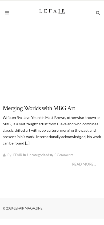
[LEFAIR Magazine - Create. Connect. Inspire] (52, 11)
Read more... (84, 164)
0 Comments (63, 155)
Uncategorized (38, 155)
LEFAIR (17, 155)
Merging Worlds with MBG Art (39, 108)
